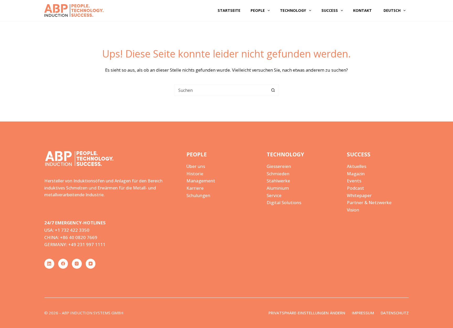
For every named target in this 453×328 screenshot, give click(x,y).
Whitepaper (359, 195)
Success (329, 10)
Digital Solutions (284, 202)
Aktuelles (356, 166)
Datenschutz (395, 312)
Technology (293, 10)
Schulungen (198, 195)
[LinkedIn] (49, 264)
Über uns (195, 166)
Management (200, 181)
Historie (194, 174)
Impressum (363, 312)
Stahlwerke (278, 181)
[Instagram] (77, 264)
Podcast (355, 188)
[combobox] (220, 90)
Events (354, 181)
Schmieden (278, 174)
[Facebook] (63, 264)
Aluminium (278, 188)
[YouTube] (91, 264)
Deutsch (392, 10)
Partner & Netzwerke (369, 202)
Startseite (229, 10)
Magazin (356, 174)
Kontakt (362, 10)
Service (274, 195)
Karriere (195, 188)
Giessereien (279, 166)
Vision (353, 210)
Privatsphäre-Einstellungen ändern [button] (306, 312)
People (258, 10)
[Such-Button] (273, 90)
